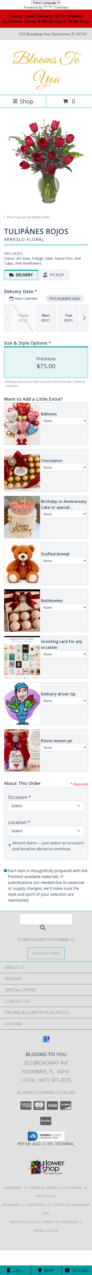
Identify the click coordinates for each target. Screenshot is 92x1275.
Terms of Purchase (60, 1222)
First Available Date (64, 298)
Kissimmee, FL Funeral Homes (31, 1187)
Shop (26, 101)
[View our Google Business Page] (46, 1041)
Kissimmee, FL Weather (23, 1205)
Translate (60, 7)
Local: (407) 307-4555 (46, 1080)
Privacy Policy (24, 1222)
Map (48, 1270)
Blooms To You (46, 70)
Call (17, 1270)
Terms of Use (46, 1230)
